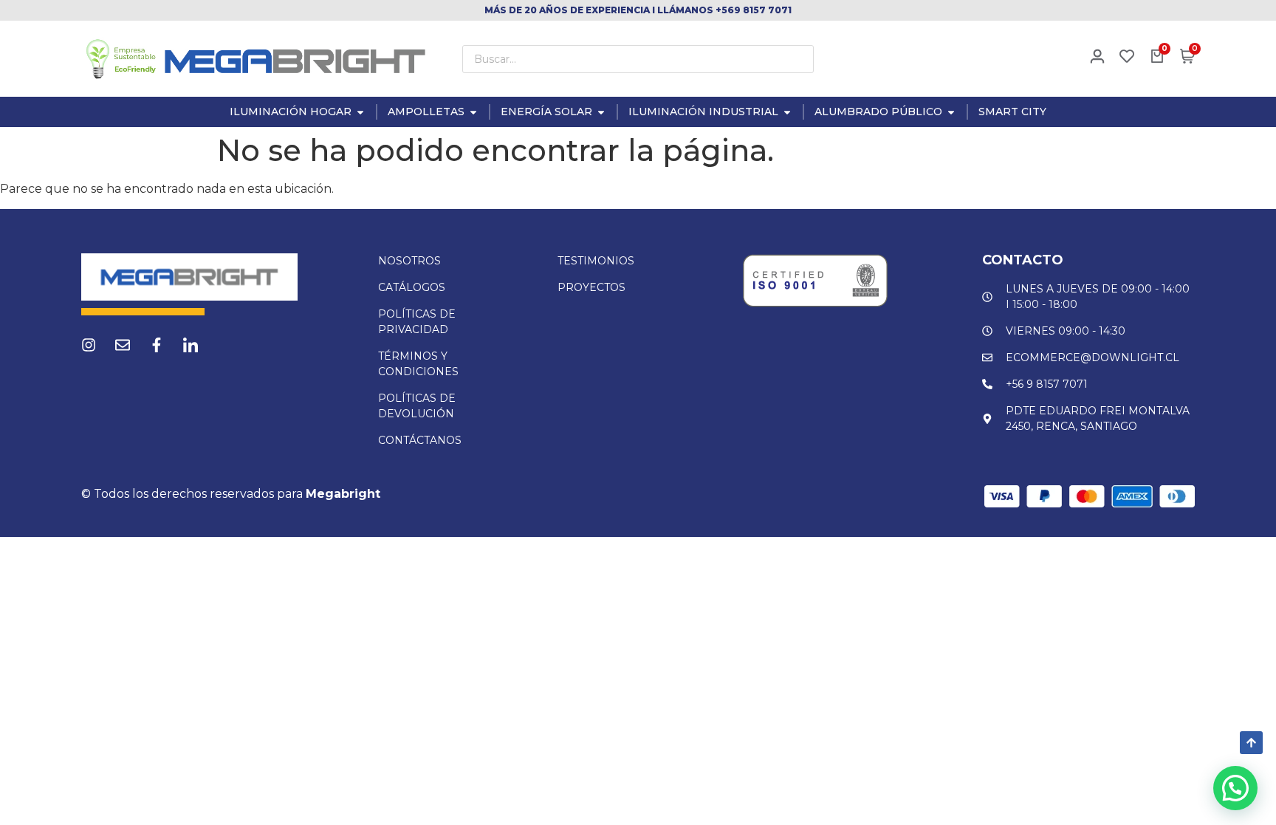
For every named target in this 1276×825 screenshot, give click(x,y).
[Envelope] (122, 345)
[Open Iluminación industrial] (787, 112)
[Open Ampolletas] (473, 112)
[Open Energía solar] (601, 112)
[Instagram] (88, 345)
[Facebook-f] (156, 345)
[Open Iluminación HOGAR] (360, 112)
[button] (1235, 788)
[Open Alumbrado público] (951, 112)
